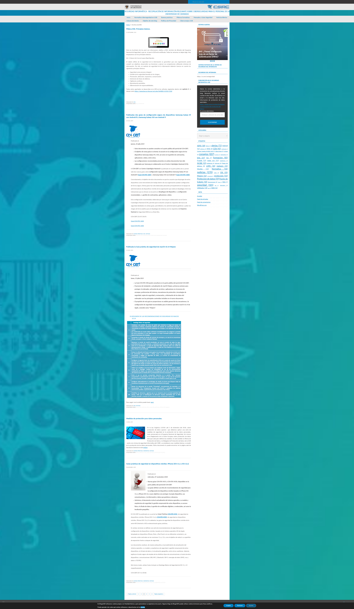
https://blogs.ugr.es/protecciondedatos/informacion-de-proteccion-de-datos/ (212, 107)
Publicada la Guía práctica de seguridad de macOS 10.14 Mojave (151, 247)
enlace (145, 447)
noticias (164, 235)
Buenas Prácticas (138, 233)
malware (222, 166)
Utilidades (202, 188)
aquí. (152, 402)
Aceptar (228, 605)
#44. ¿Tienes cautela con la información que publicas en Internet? (212, 54)
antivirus (203, 149)
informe (218, 163)
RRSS (225, 182)
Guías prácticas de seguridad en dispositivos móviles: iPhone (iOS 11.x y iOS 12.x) (157, 464)
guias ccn (153, 235)
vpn (209, 188)
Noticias (148, 233)
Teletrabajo (224, 185)
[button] (210, 61)
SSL (217, 185)
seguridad (205, 185)
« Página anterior (131, 594)
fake (209, 158)
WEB (214, 188)
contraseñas (224, 154)
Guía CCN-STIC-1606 (137, 226)
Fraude (201, 161)
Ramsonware (212, 182)
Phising (202, 176)
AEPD (137, 452)
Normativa (141, 103)
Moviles (203, 169)
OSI (224, 173)
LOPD (148, 452)
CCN (141, 235)
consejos (145, 235)
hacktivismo (224, 160)
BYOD (137, 407)
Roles (220, 182)
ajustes (143, 607)
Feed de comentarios (203, 202)
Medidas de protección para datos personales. (144, 419)
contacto (217, 154)
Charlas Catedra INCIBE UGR (206, 151)
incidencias (210, 163)
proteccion (221, 176)
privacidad (210, 176)
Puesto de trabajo (164, 407)
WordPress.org (201, 205)
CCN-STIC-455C (172, 514)
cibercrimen (219, 151)
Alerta (208, 146)
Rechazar (240, 605)
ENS (135, 102)
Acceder (199, 196)
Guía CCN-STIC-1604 (137, 221)
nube (216, 172)
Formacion (220, 158)
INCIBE (201, 163)
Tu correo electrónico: (207, 111)
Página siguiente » (159, 594)
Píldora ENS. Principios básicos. (138, 29)
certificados (224, 149)
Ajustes (251, 605)
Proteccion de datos (160, 452)
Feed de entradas (202, 199)
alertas (138, 235)
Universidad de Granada (132, 6)
